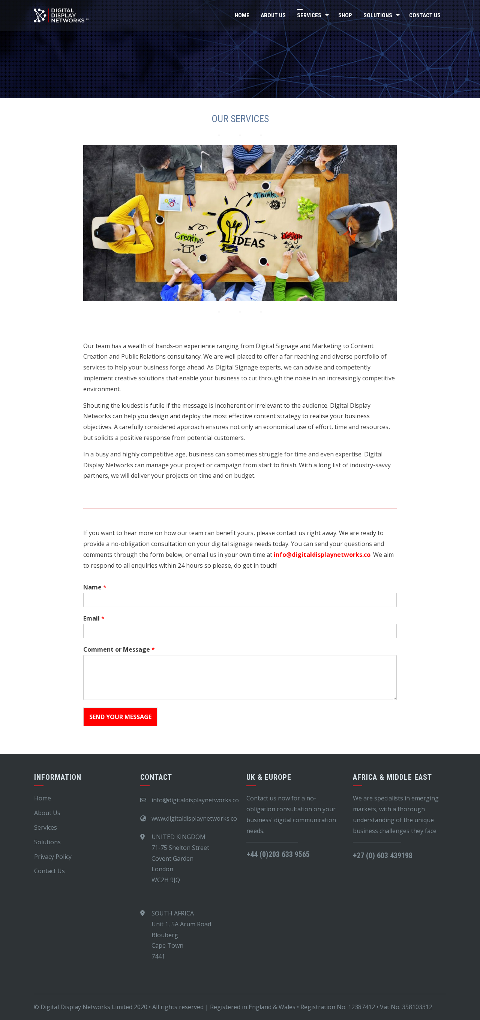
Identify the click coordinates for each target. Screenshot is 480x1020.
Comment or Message (119, 650)
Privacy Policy (53, 856)
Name (94, 587)
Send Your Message (120, 717)
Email (94, 618)
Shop (345, 15)
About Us (273, 15)
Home (242, 15)
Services (309, 15)
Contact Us (425, 15)
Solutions (377, 15)
